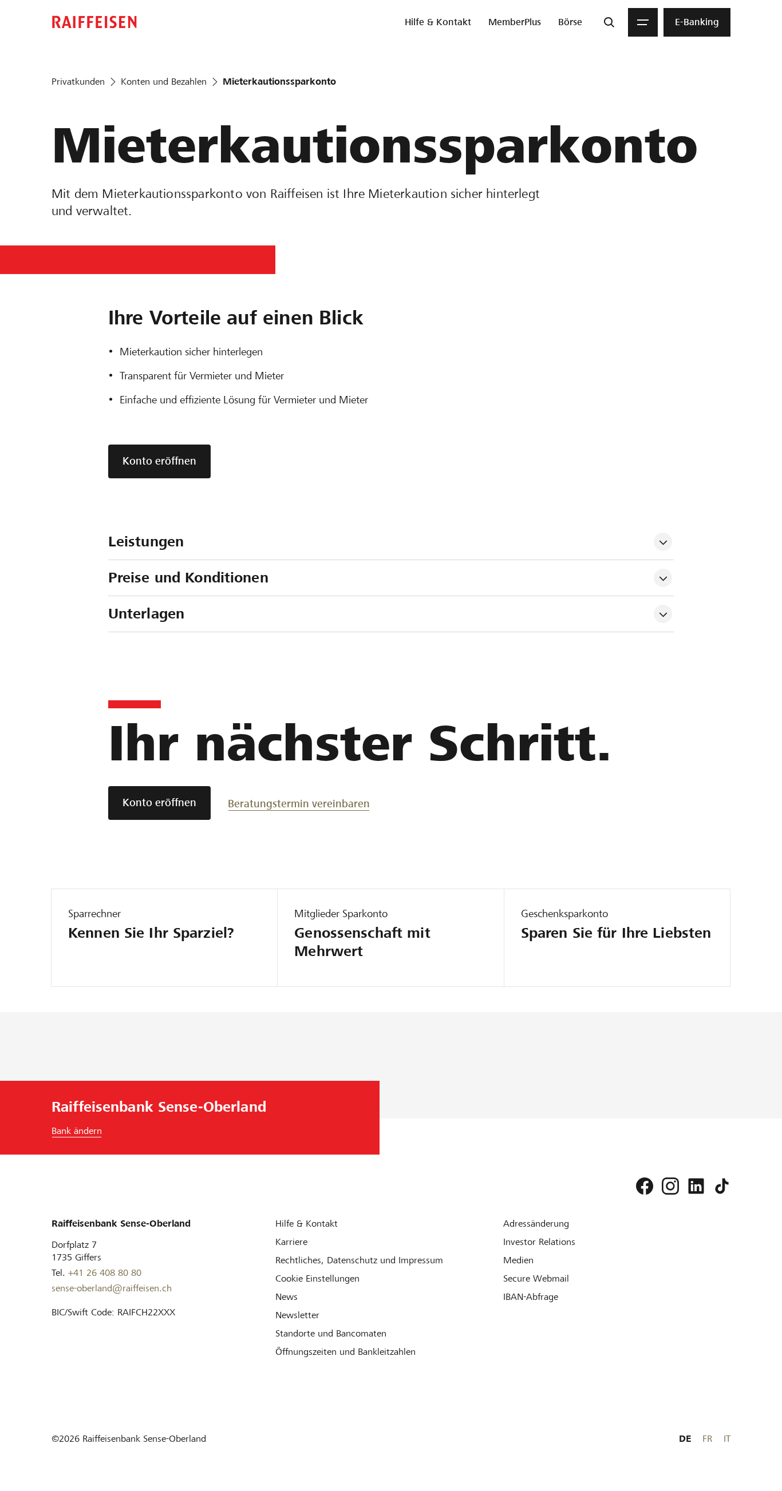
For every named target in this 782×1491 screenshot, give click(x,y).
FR (707, 1438)
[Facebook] (644, 1186)
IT (727, 1438)
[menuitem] (438, 22)
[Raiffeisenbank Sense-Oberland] (94, 22)
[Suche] (609, 22)
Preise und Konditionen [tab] (188, 577)
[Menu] (643, 22)
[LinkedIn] (696, 1186)
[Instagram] (670, 1186)
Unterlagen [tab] (146, 613)
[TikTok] (721, 1186)
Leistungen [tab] (146, 541)
